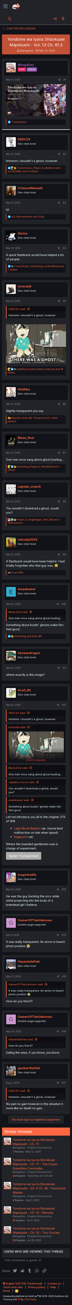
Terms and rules (13, 1287)
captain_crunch (29, 486)
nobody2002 (27, 539)
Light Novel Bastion (27, 828)
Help (53, 1287)
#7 (64, 452)
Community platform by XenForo (36, 1296)
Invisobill (24, 286)
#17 (64, 1082)
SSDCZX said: (17, 309)
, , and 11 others (34, 169)
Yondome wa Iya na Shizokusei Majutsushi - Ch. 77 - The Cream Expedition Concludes (35, 1164)
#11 (64, 667)
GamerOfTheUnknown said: (26, 984)
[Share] (59, 80)
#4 (64, 248)
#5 (64, 301)
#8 (64, 501)
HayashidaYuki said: (21, 1039)
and (28, 636)
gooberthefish (29, 1068)
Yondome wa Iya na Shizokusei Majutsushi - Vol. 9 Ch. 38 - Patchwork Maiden (39, 1188)
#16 (64, 1031)
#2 (64, 153)
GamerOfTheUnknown (35, 920)
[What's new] (63, 19)
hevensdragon (29, 653)
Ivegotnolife (27, 875)
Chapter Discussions (39, 1147)
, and (27, 216)
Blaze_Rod (26, 438)
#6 (64, 403)
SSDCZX (24, 139)
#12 (64, 704)
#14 (64, 934)
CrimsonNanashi (30, 188)
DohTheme (30, 1299)
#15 (64, 976)
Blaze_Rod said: (18, 612)
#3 (64, 202)
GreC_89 (24, 690)
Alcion (22, 233)
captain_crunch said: (22, 782)
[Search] (10, 19)
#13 (64, 889)
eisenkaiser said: (19, 800)
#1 (64, 79)
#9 (64, 554)
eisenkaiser (27, 589)
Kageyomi (21, 837)
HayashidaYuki (29, 961)
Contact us (54, 1283)
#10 (64, 603)
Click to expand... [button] (36, 760)
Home (6, 1290)
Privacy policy (36, 1287)
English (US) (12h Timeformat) (23, 1283)
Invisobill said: (17, 727)
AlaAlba (24, 389)
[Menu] (5, 6)
